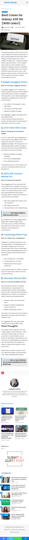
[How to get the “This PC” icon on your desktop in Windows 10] (5, 488)
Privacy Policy (14, 529)
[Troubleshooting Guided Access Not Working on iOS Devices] (7, 411)
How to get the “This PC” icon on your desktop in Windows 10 (18, 487)
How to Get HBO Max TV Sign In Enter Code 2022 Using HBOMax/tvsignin (7, 436)
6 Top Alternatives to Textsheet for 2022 (17, 501)
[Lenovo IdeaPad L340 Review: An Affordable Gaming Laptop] (5, 517)
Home (4, 8)
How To (9, 8)
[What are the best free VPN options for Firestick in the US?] (21, 428)
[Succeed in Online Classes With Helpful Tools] (5, 495)
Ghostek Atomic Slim (15, 278)
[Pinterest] (2, 373)
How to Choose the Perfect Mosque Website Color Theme (20, 418)
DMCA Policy (22, 529)
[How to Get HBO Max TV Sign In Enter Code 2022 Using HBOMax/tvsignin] (7, 428)
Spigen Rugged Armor (15, 81)
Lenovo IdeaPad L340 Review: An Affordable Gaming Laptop (17, 516)
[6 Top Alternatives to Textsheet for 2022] (5, 502)
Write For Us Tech (14, 532)
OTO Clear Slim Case (15, 127)
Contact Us (7, 529)
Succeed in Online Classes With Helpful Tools (19, 494)
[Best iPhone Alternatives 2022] (5, 509)
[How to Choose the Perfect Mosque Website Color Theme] (21, 411)
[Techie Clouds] (10, 2)
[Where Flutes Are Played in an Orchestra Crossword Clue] (5, 480)
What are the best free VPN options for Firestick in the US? (21, 435)
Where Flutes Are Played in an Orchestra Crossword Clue (19, 479)
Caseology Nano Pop (15, 234)
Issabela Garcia (8, 27)
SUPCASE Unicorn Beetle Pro (12, 175)
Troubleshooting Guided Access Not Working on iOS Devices (7, 418)
